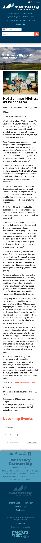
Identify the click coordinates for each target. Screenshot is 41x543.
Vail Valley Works (28, 17)
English (8, 29)
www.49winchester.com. (25, 383)
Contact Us (20, 510)
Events (25, 20)
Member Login (35, 2)
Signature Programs (13, 17)
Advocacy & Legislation (13, 20)
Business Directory (27, 13)
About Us (32, 20)
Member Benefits (13, 13)
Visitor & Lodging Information (20, 503)
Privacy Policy (20, 523)
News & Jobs (20, 24)
